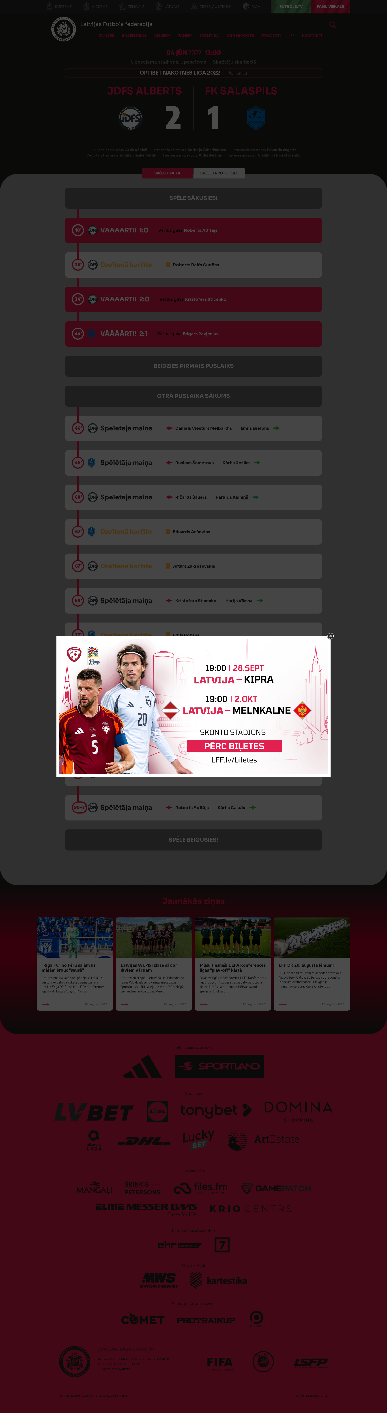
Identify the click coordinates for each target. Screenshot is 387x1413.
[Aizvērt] (330, 636)
